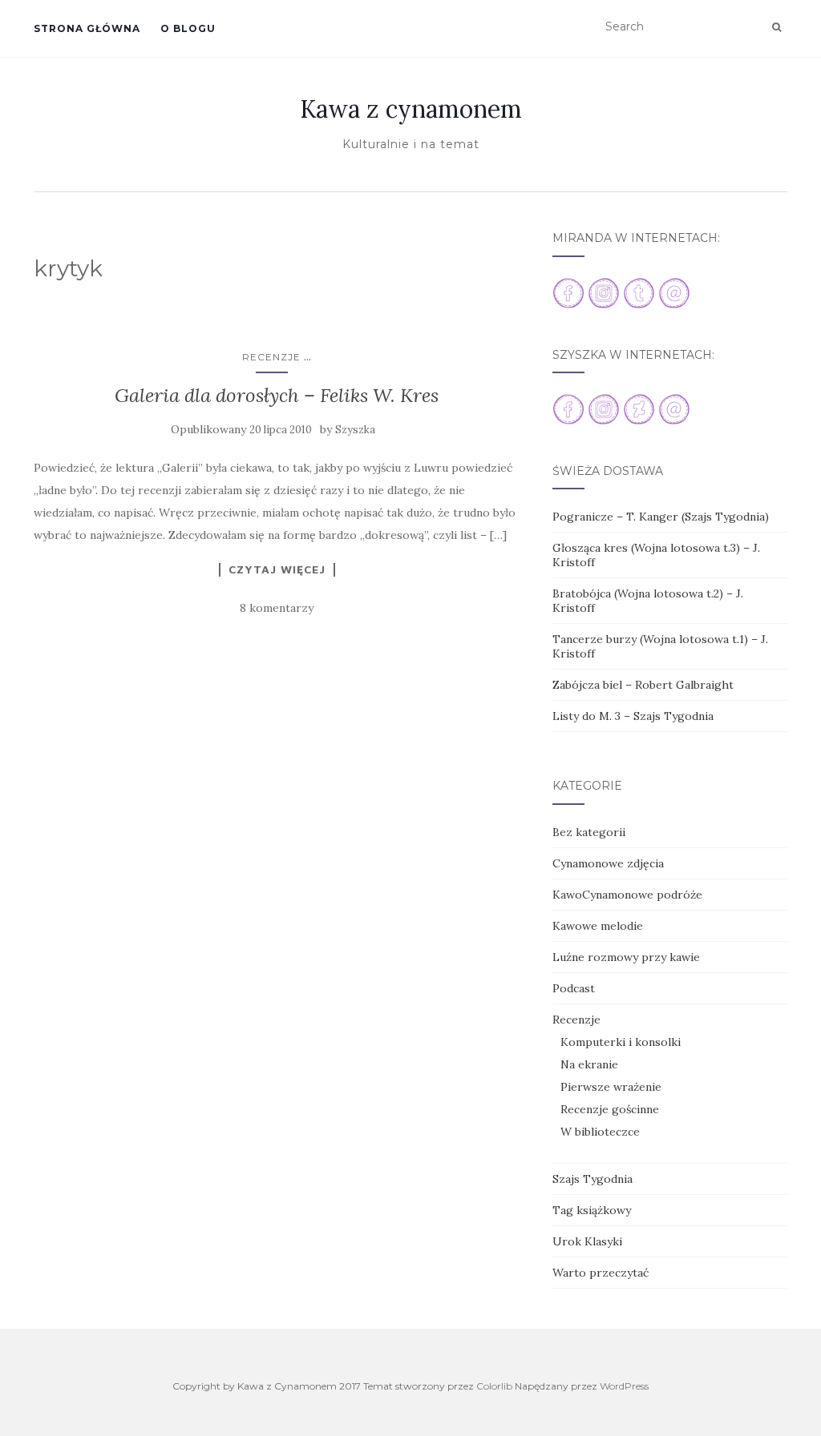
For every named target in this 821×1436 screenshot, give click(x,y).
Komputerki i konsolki (620, 1042)
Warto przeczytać (600, 1272)
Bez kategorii (588, 832)
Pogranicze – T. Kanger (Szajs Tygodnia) (660, 516)
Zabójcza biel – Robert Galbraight (643, 685)
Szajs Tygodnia (592, 1179)
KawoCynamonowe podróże (627, 894)
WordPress (624, 1386)
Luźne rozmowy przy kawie (626, 957)
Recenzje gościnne (609, 1109)
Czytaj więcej (277, 569)
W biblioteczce (600, 1131)
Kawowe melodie (597, 926)
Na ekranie (589, 1064)
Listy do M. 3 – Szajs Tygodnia (633, 716)
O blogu (188, 28)
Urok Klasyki (587, 1241)
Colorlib (494, 1386)
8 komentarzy (276, 608)
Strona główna (87, 28)
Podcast (573, 988)
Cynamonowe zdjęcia (608, 863)
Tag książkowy (591, 1210)
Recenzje (271, 357)
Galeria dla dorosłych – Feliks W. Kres (277, 395)
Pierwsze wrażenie (610, 1087)
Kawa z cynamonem (411, 109)
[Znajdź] (776, 27)
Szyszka (355, 429)
